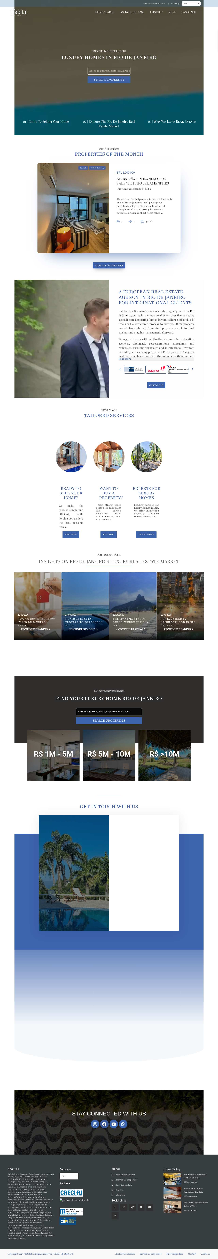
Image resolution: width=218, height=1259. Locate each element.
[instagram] (115, 1215)
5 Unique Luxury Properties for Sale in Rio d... (84, 622)
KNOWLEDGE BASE (132, 12)
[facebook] (115, 1207)
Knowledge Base (123, 1185)
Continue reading (34, 629)
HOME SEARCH (105, 12)
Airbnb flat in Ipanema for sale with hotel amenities (143, 181)
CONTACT (156, 12)
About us (120, 1195)
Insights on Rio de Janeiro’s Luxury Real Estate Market (109, 561)
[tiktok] (132, 1207)
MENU (172, 12)
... (162, 213)
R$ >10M (165, 754)
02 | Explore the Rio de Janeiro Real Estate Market (109, 123)
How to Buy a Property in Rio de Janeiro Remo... (36, 622)
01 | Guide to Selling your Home (46, 121)
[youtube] (149, 1207)
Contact (119, 1190)
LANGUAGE (189, 12)
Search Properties (109, 80)
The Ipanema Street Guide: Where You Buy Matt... (131, 622)
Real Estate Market (125, 1174)
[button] (120, 369)
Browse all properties (126, 1179)
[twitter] (141, 1207)
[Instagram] (95, 1124)
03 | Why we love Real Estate (172, 121)
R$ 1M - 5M (53, 754)
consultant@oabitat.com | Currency (161, 3)
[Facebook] (104, 1124)
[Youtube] (114, 1124)
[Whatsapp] (123, 1124)
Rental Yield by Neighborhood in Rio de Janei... (178, 622)
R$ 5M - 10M (109, 754)
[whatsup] (123, 1207)
